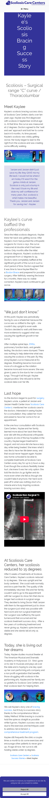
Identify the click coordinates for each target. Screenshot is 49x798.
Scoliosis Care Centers (20, 755)
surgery (40, 398)
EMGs (32, 344)
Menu (26, 9)
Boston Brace (12, 272)
